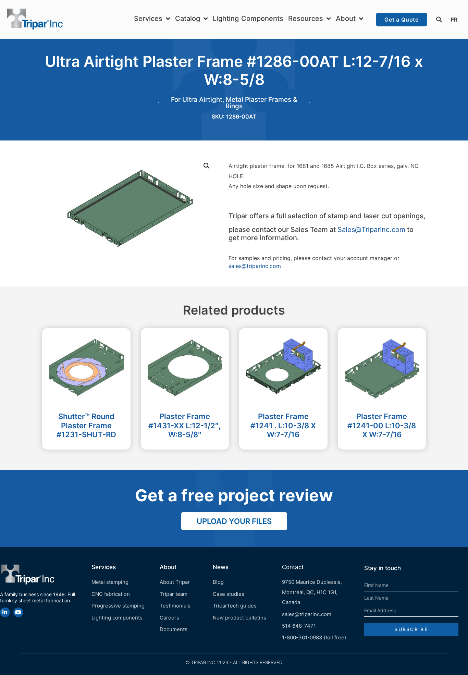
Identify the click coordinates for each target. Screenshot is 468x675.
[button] (439, 19)
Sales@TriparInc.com (371, 229)
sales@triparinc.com (255, 265)
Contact (293, 567)
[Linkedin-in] (5, 612)
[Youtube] (18, 612)
